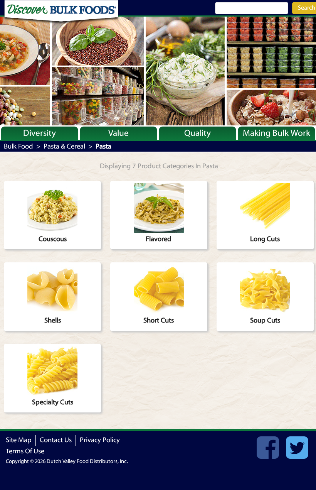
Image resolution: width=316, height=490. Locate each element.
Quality (197, 133)
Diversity (39, 133)
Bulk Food (18, 146)
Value (118, 133)
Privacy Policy (100, 440)
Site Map (19, 440)
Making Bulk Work (276, 133)
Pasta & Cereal (64, 146)
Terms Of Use (25, 451)
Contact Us (56, 440)
